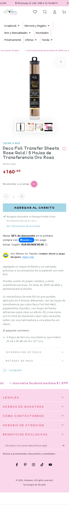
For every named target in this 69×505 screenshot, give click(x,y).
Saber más (28, 257)
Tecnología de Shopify (34, 484)
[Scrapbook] (18, 25)
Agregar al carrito (34, 207)
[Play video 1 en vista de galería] (48, 127)
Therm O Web (11, 143)
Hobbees (28, 480)
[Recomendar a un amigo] (34, 184)
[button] (45, 12)
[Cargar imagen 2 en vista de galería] (30, 127)
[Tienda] (51, 40)
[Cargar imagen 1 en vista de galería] (20, 127)
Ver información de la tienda (23, 226)
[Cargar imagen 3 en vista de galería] (39, 127)
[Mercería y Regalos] (48, 25)
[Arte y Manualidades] (30, 33)
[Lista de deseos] (35, 12)
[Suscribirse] (64, 445)
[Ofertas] (36, 40)
